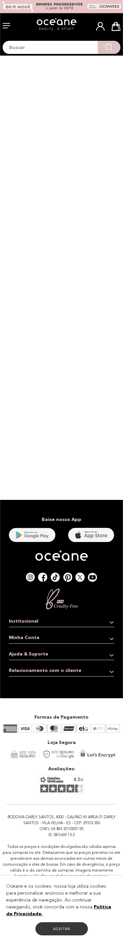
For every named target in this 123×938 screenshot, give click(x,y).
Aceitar (61, 928)
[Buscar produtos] (109, 47)
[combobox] (61, 47)
